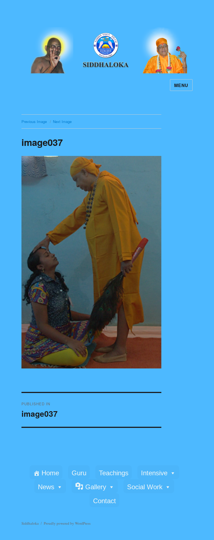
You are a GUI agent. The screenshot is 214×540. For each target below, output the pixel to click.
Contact (104, 501)
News (46, 487)
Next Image (62, 121)
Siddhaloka (30, 523)
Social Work (144, 487)
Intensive (154, 473)
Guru (79, 473)
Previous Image (34, 121)
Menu (181, 85)
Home (50, 473)
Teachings (113, 473)
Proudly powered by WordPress (67, 523)
